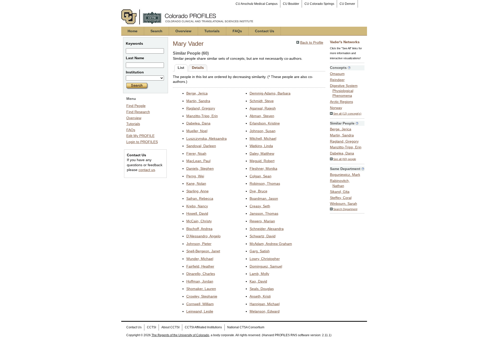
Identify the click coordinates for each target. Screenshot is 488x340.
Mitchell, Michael (263, 138)
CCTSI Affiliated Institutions (203, 327)
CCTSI (151, 327)
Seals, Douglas (262, 289)
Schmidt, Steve (262, 101)
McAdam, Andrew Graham (271, 244)
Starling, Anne (197, 191)
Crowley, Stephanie (201, 296)
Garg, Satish (260, 251)
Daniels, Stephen (200, 168)
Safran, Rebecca (199, 198)
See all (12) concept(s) (347, 113)
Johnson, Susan (263, 131)
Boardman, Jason (264, 198)
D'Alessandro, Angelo (203, 236)
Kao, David (258, 281)
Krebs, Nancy (197, 206)
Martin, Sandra (198, 101)
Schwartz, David (263, 236)
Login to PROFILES (142, 142)
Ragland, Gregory (200, 108)
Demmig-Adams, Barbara (270, 93)
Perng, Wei (195, 176)
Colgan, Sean (260, 176)
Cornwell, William (200, 304)
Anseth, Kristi (260, 296)
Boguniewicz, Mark (345, 175)
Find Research (138, 112)
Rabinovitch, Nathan (340, 183)
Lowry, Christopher (265, 259)
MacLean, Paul (198, 161)
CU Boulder (291, 4)
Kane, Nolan (196, 183)
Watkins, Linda (261, 146)
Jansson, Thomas (264, 213)
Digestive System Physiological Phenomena (344, 91)
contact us (147, 170)
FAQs (237, 31)
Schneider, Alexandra (267, 229)
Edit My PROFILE (140, 136)
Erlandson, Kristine (265, 123)
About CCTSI (170, 327)
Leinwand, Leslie (199, 311)
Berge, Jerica (197, 93)
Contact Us (264, 31)
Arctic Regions (341, 102)
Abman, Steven (262, 116)
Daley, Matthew (262, 153)
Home (133, 31)
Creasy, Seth (260, 206)
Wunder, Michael (199, 259)
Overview (183, 31)
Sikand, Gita (339, 192)
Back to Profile (311, 42)
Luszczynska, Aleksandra (206, 138)
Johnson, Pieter (198, 244)
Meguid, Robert (262, 161)
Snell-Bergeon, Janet (203, 251)
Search (156, 31)
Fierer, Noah (196, 153)
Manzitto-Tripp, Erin (202, 116)
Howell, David (197, 213)
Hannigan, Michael (265, 304)
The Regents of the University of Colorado (180, 335)
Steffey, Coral (341, 198)
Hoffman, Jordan (199, 281)
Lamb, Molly (259, 274)
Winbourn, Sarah (343, 204)
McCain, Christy (199, 221)
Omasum (337, 74)
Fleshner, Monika (263, 168)
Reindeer (337, 80)
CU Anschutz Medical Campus (257, 4)
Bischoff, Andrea (199, 229)
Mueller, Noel (196, 131)
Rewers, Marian (262, 221)
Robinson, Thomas (265, 183)
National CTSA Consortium (245, 327)
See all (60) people (344, 159)
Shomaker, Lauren (201, 289)
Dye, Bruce (258, 191)
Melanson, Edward (265, 311)
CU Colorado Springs (319, 4)
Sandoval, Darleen (201, 146)
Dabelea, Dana (198, 123)
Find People (136, 106)
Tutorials (212, 31)
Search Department (345, 209)
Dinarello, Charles (200, 274)
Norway (336, 108)
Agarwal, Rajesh (263, 108)
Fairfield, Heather (200, 266)
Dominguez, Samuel (266, 266)
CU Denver (347, 4)
